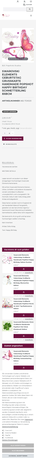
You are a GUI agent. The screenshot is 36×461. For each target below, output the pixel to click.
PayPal (7, 435)
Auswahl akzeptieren (18, 456)
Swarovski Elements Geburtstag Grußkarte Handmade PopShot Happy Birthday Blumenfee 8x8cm (24, 280)
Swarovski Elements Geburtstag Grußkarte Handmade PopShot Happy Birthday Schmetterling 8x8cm (24, 356)
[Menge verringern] (12, 133)
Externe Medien (11, 433)
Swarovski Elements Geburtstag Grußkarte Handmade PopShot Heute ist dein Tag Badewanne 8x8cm (24, 303)
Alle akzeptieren (18, 445)
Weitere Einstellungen (10, 440)
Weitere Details (9, 171)
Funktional (9, 438)
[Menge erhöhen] (9, 133)
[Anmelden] (18, 1)
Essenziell (8, 430)
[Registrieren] (24, 1)
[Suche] (29, 9)
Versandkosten (25, 128)
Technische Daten (9, 167)
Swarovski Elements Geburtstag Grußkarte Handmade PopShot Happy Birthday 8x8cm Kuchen (24, 258)
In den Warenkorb (14, 138)
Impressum (29, 419)
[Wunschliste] (31, 1)
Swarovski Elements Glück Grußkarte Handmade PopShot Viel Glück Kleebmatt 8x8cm (23, 325)
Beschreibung (8, 162)
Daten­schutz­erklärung (10, 427)
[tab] (8, 162)
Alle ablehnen (18, 450)
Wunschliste (11, 144)
